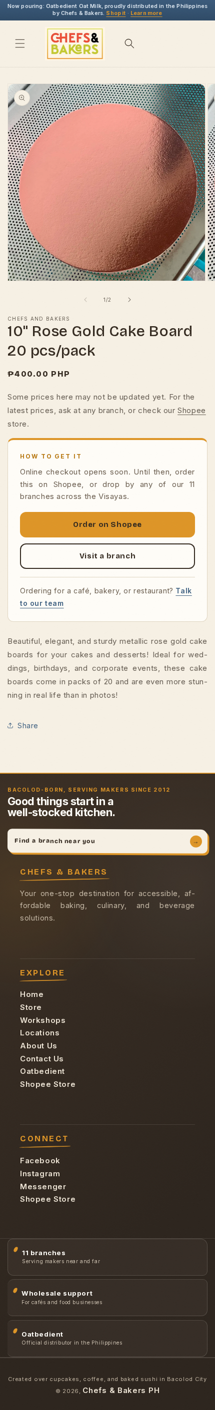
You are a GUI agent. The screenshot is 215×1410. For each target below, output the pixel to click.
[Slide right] (129, 300)
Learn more (146, 13)
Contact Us (42, 1058)
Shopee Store (48, 1084)
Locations (40, 1032)
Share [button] (28, 725)
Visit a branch (108, 555)
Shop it (116, 13)
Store (31, 1007)
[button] (20, 43)
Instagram (40, 1173)
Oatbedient (42, 1071)
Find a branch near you (106, 841)
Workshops (43, 1020)
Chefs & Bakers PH (121, 1390)
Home (32, 994)
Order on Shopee (107, 524)
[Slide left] (85, 300)
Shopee (192, 410)
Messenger (43, 1186)
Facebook (40, 1160)
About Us (39, 1045)
